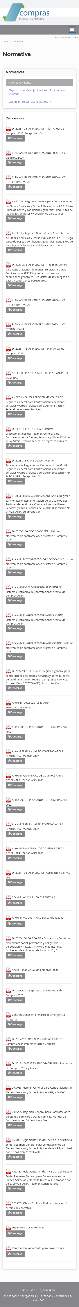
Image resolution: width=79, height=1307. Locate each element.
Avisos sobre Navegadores (19, 1296)
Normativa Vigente (19, 82)
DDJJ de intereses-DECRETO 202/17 (29, 101)
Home (6, 41)
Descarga (17, 138)
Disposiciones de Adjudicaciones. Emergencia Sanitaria (36, 92)
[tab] (39, 82)
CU (42, 1299)
